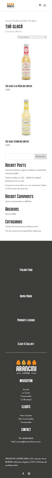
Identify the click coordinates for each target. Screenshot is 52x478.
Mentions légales (21, 462)
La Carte (26, 393)
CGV (33, 462)
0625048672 (27, 438)
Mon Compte (26, 416)
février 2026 (10, 214)
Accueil (8, 21)
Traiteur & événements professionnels (21, 227)
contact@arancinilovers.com (28, 442)
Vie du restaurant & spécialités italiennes (23, 231)
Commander (26, 396)
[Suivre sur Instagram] (29, 473)
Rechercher (40, 157)
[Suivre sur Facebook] (23, 473)
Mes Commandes (26, 419)
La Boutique (26, 400)
